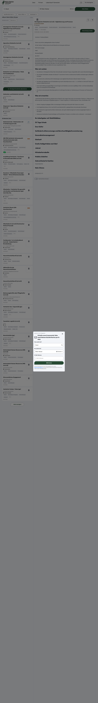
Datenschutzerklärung (38, 367)
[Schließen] (62, 334)
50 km (59, 351)
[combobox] (48, 345)
